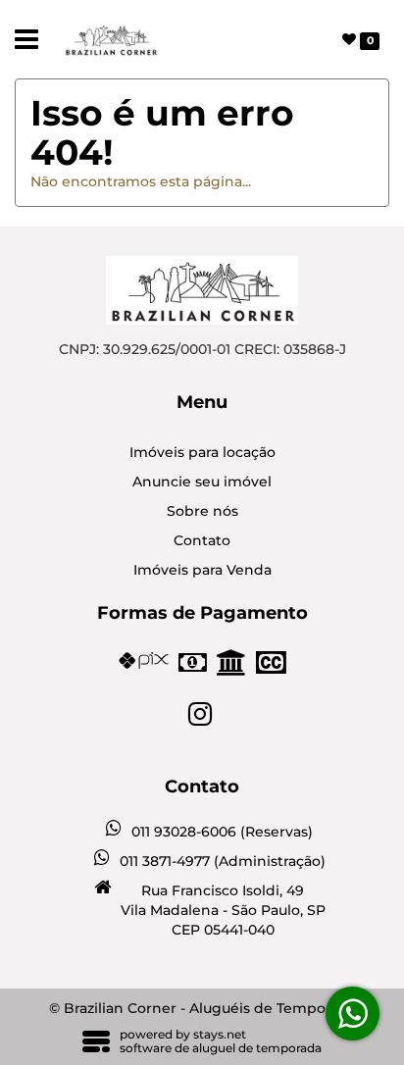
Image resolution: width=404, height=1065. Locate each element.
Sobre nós (202, 511)
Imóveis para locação (202, 452)
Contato (202, 540)
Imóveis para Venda (202, 570)
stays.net (219, 1034)
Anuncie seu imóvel (202, 481)
